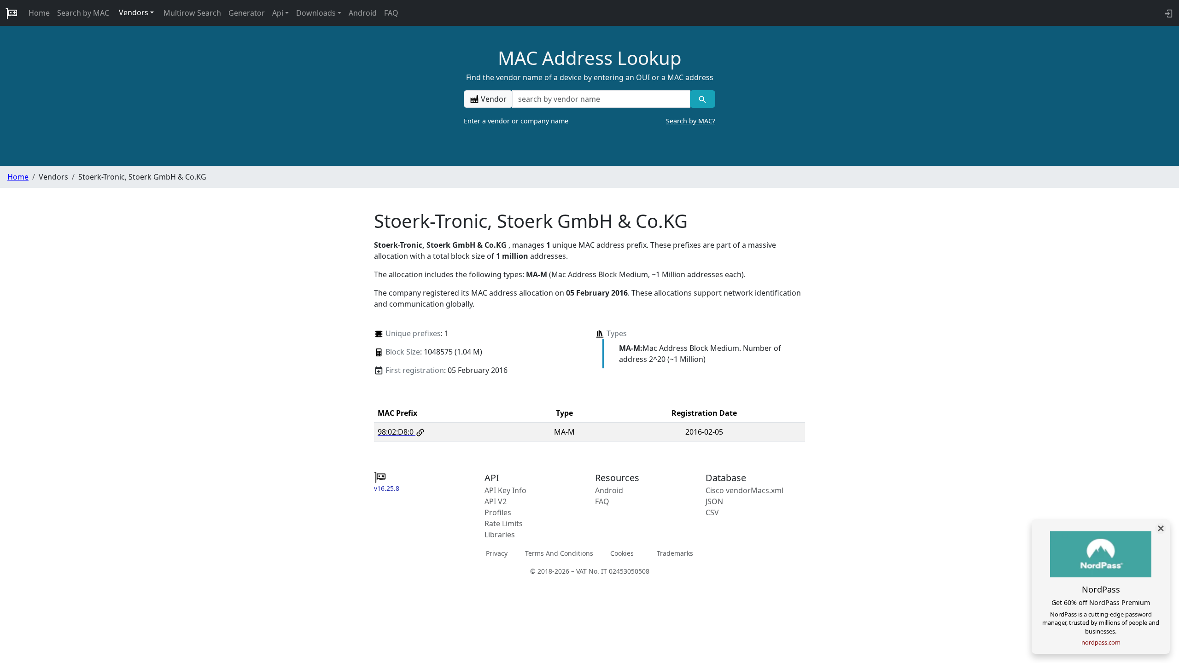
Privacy (497, 553)
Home (39, 13)
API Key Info (505, 490)
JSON (714, 501)
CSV (712, 512)
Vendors (133, 12)
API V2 (495, 501)
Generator (246, 13)
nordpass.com (1101, 642)
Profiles (497, 512)
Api (277, 13)
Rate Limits (503, 523)
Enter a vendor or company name (589, 120)
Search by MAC (83, 13)
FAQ (391, 13)
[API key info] (1167, 12)
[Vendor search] (702, 99)
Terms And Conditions (559, 553)
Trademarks (675, 553)
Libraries (499, 534)
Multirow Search (192, 13)
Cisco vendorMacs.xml (744, 490)
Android (363, 13)
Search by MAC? (690, 120)
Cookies (622, 553)
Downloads (316, 13)
